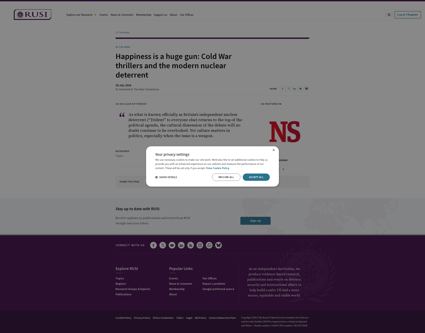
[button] (166, 177)
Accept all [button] (256, 177)
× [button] (273, 150)
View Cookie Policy (217, 168)
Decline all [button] (226, 177)
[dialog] (212, 166)
